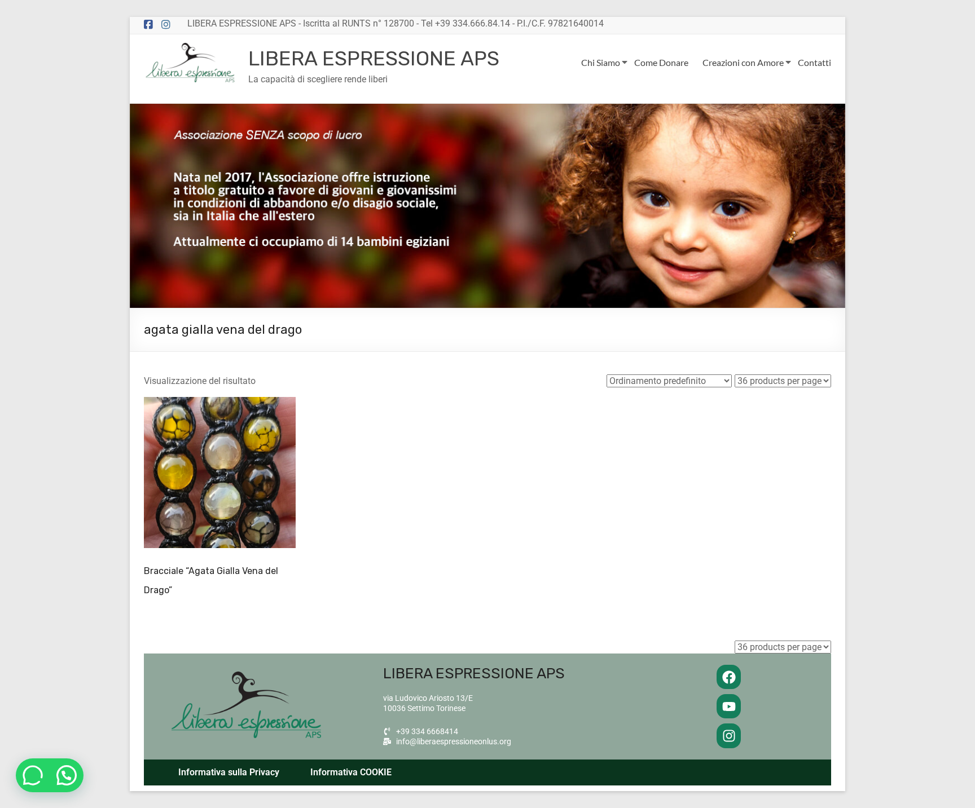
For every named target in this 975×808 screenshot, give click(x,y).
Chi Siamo (600, 62)
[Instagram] (729, 735)
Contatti (814, 62)
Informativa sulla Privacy (228, 772)
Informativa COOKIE (351, 772)
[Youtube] (729, 706)
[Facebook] (729, 677)
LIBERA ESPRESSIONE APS (373, 58)
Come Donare (661, 62)
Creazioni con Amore (743, 62)
